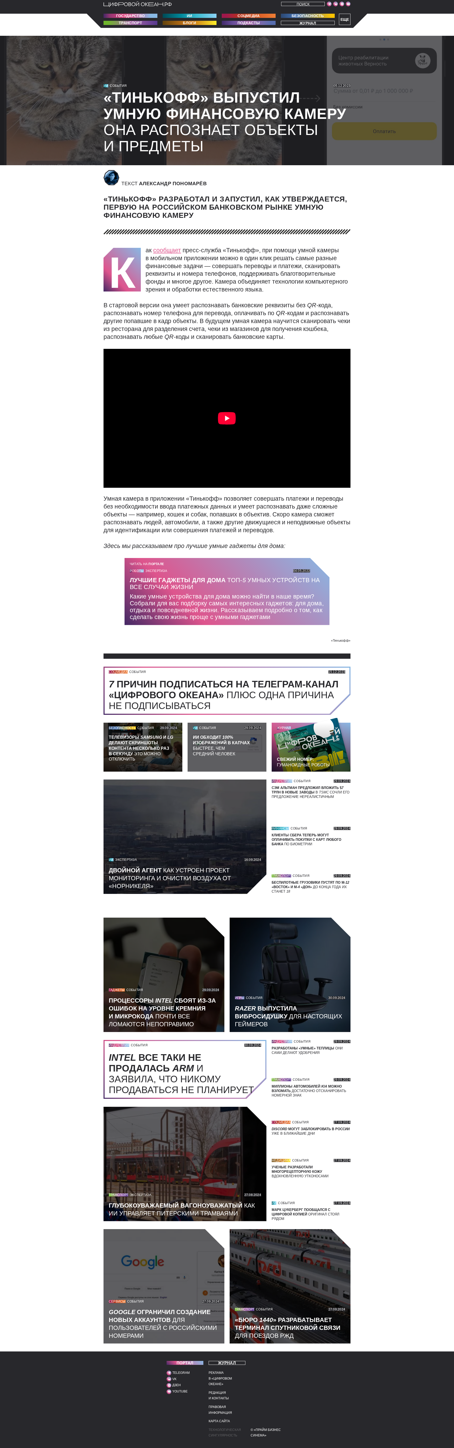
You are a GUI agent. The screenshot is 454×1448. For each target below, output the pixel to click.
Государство (130, 16)
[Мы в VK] (335, 4)
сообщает (167, 250)
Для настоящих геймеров (288, 1016)
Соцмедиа (249, 16)
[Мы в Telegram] (329, 4)
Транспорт (130, 23)
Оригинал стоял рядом (305, 1214)
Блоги (189, 23)
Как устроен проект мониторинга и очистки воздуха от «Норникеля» (170, 878)
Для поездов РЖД (287, 1327)
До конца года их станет (310, 887)
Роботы (137, 571)
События (118, 86)
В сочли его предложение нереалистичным (310, 792)
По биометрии (306, 839)
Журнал (308, 23)
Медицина (281, 1160)
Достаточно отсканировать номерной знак (309, 1090)
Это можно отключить (141, 748)
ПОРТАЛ (185, 1363)
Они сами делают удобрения (307, 1050)
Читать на (147, 564)
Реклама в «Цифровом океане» (220, 1378)
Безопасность (308, 16)
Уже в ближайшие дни (311, 1131)
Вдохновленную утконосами (300, 1171)
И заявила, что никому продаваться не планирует (184, 1073)
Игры (239, 998)
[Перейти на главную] (138, 4)
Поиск (303, 4)
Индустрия (282, 781)
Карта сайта (219, 1421)
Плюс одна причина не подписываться (223, 695)
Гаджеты (117, 990)
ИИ (189, 16)
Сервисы (117, 1301)
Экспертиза (156, 571)
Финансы (280, 828)
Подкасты (249, 23)
